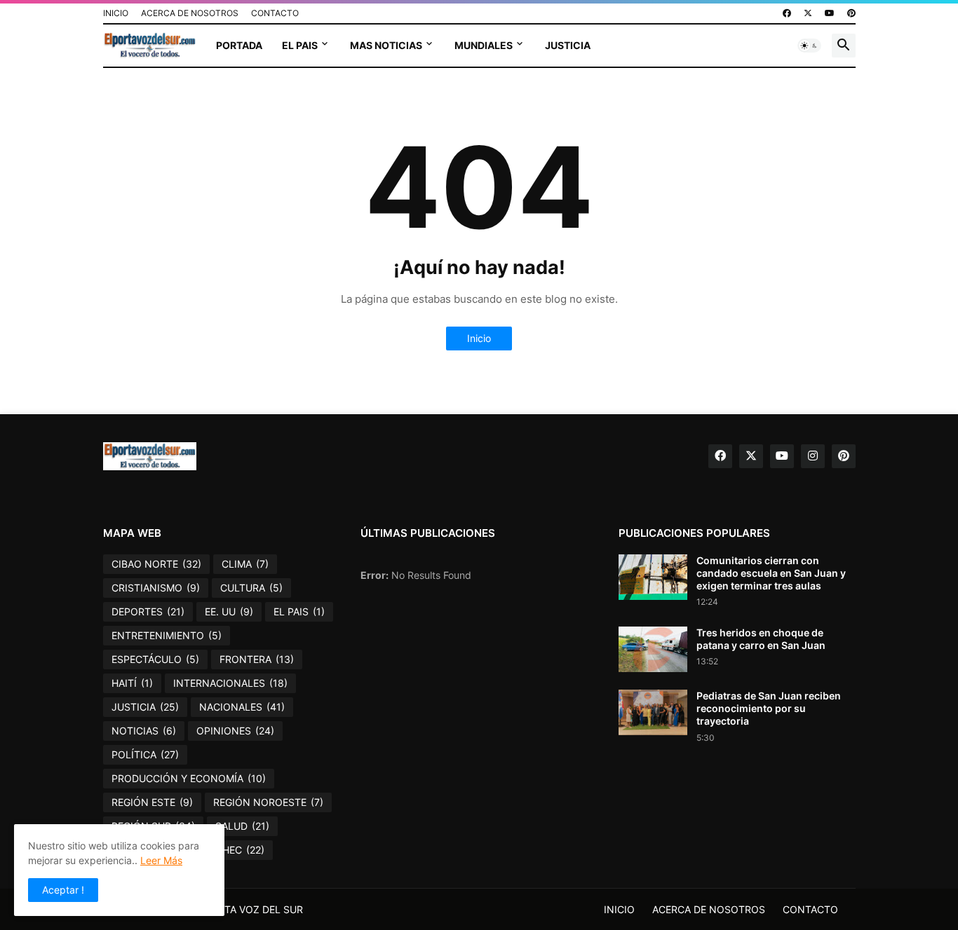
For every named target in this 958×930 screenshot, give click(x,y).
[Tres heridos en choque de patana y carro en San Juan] (653, 649)
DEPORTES (148, 611)
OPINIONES (235, 731)
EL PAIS (300, 45)
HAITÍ (132, 683)
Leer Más (161, 860)
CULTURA (251, 588)
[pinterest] (851, 13)
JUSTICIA (568, 45)
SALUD (242, 826)
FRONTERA (257, 659)
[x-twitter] (808, 13)
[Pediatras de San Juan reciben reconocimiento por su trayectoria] (653, 712)
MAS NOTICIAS (386, 45)
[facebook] (787, 13)
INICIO (115, 13)
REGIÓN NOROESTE (268, 802)
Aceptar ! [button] (63, 890)
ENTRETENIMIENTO (167, 635)
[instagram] (813, 456)
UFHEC (237, 850)
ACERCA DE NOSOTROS (189, 13)
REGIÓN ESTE (152, 802)
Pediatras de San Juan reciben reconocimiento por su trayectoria (768, 708)
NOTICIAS (144, 731)
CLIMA (245, 564)
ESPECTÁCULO (155, 659)
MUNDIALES (483, 45)
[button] (809, 46)
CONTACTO (275, 13)
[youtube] (830, 13)
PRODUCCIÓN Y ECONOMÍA (189, 778)
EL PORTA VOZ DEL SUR (246, 909)
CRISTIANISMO (156, 588)
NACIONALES (242, 707)
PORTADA (239, 45)
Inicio (479, 338)
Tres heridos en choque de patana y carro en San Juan (760, 639)
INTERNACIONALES (230, 683)
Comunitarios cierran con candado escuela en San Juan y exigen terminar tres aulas (771, 572)
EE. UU (229, 611)
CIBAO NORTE (156, 564)
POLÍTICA (145, 754)
